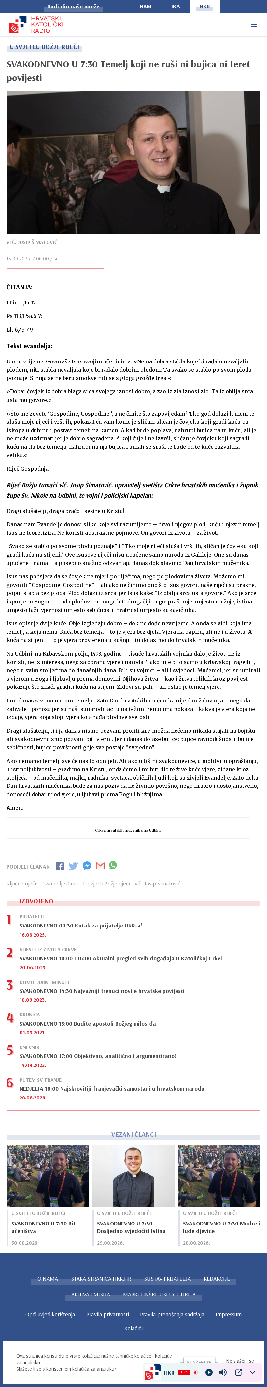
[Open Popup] (238, 1372)
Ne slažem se (240, 1360)
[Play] (209, 1372)
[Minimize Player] (252, 1372)
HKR (205, 6)
